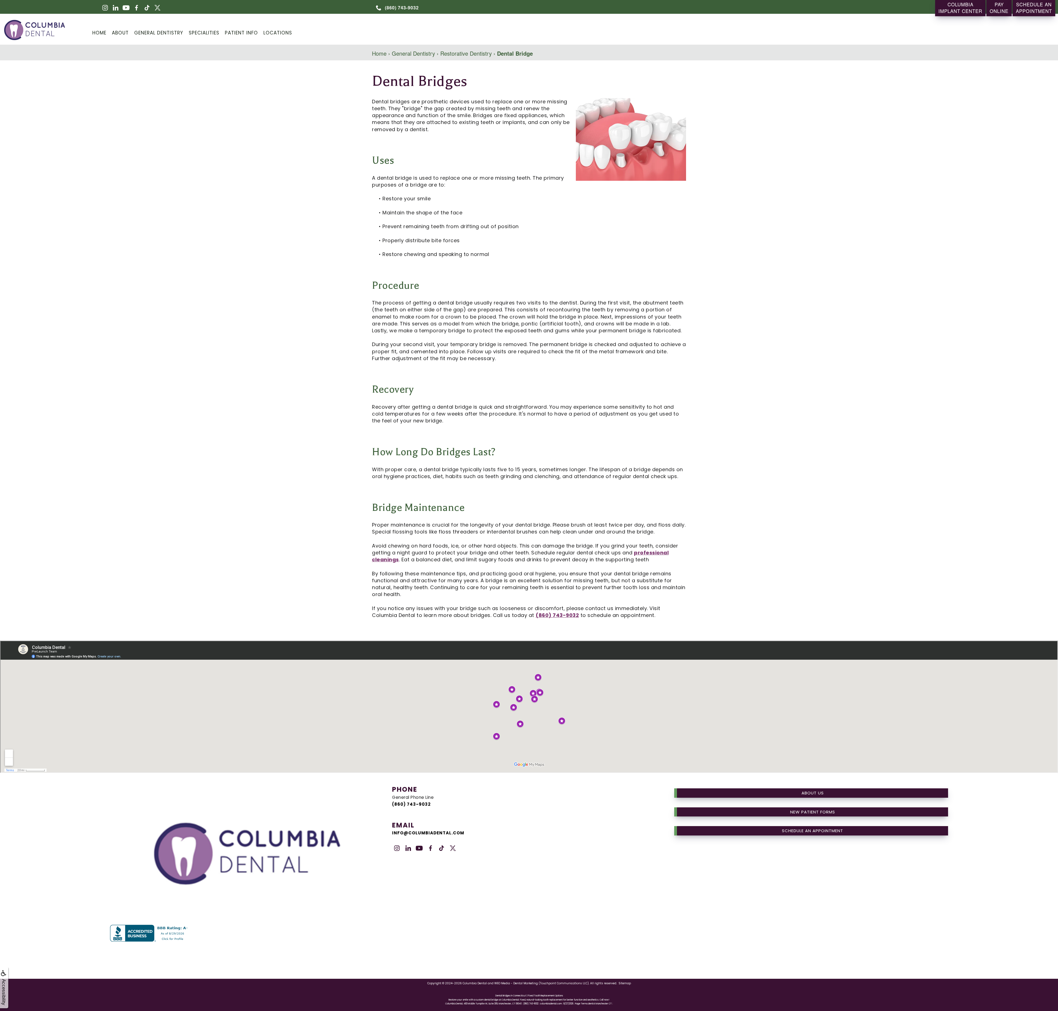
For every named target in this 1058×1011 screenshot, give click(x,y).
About (120, 32)
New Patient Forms (812, 812)
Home (99, 32)
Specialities (204, 32)
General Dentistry (158, 32)
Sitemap (625, 983)
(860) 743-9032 (557, 615)
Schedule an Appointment (812, 831)
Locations (277, 32)
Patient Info (241, 32)
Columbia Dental (475, 983)
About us (812, 793)
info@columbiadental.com (428, 833)
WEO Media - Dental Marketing (516, 983)
